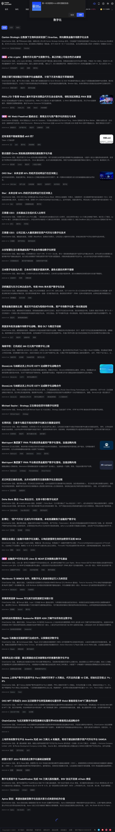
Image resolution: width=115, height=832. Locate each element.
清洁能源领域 (52, 397)
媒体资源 (29, 830)
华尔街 (12, 530)
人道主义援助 (37, 164)
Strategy (25, 414)
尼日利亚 (13, 490)
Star (11, 204)
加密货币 (22, 490)
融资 (11, 750)
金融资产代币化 (15, 570)
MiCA (18, 550)
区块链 (21, 357)
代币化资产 (13, 68)
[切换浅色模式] (107, 3)
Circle (20, 164)
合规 (47, 127)
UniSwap (23, 471)
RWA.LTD (21, 108)
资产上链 (22, 184)
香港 (28, 108)
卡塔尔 (35, 510)
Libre (25, 570)
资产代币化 (21, 241)
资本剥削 (31, 145)
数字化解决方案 (31, 434)
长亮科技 (13, 434)
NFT (28, 750)
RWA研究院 (30, 357)
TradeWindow (14, 790)
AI (11, 145)
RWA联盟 (44, 108)
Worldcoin (13, 590)
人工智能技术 (63, 397)
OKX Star (13, 184)
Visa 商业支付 (25, 510)
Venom (20, 609)
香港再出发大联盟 (15, 669)
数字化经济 (43, 510)
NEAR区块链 (34, 570)
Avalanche (28, 629)
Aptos (12, 810)
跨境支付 (13, 127)
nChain (24, 790)
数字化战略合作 (32, 377)
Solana (12, 692)
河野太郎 (28, 278)
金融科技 (40, 127)
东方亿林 (22, 298)
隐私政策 (55, 830)
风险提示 (64, 830)
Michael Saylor (14, 414)
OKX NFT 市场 (14, 712)
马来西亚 (31, 590)
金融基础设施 (29, 204)
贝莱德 (12, 241)
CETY (22, 377)
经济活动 (57, 184)
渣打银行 (42, 434)
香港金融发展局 (22, 317)
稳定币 (23, 88)
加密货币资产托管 (41, 261)
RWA (29, 298)
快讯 (16, 9)
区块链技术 (28, 669)
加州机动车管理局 (15, 629)
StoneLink (13, 377)
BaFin (25, 550)
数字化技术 (31, 241)
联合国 (12, 164)
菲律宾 (12, 609)
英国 (34, 337)
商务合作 (46, 830)
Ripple (12, 649)
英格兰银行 (13, 88)
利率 (20, 278)
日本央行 (13, 278)
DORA (33, 550)
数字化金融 (31, 88)
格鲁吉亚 (20, 649)
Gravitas (26, 48)
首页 (6, 9)
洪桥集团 (13, 298)
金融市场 (26, 337)
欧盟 (11, 770)
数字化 (35, 68)
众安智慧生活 (14, 261)
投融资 (32, 790)
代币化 (26, 224)
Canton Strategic (15, 48)
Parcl (19, 692)
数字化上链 (41, 357)
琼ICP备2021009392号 (83, 830)
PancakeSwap (33, 471)
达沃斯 (31, 712)
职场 (39, 145)
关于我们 (21, 830)
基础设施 (19, 770)
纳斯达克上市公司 (25, 397)
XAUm (39, 454)
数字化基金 (51, 570)
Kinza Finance (46, 471)
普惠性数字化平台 (40, 669)
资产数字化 (22, 127)
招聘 (70, 830)
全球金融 (31, 184)
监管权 (28, 770)
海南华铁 (13, 357)
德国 (11, 550)
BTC (11, 224)
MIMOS (22, 590)
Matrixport (13, 454)
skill (16, 145)
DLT (11, 337)
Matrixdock (30, 454)
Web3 (35, 108)
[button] (112, 4)
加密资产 (48, 184)
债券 (28, 68)
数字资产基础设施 (27, 261)
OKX (24, 712)
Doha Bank (13, 510)
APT (29, 810)
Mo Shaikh (20, 810)
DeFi (22, 68)
